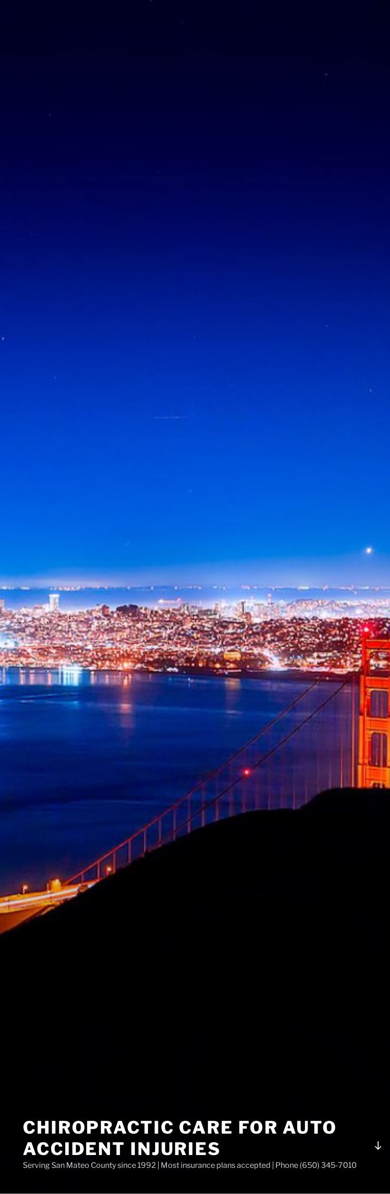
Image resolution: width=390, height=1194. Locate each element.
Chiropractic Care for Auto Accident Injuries (180, 1138)
